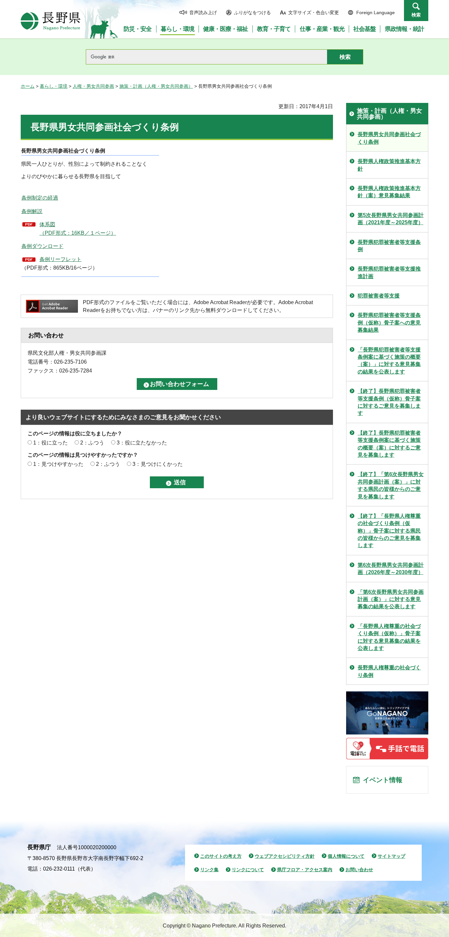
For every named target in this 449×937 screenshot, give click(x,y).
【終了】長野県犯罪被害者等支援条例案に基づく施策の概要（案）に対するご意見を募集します (389, 444)
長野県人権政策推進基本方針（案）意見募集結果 (389, 191)
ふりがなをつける (252, 12)
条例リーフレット (60, 259)
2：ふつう (92, 442)
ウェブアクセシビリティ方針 (285, 856)
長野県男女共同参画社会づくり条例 (389, 138)
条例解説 (31, 211)
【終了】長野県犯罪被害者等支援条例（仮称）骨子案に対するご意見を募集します (389, 402)
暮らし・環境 (53, 86)
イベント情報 (382, 779)
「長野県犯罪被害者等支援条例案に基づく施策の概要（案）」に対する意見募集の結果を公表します (389, 360)
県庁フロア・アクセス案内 (304, 869)
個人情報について (346, 856)
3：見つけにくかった (157, 464)
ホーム (28, 86)
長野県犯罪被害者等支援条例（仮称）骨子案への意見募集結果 (389, 322)
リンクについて (248, 869)
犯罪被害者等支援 (379, 296)
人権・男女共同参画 (93, 86)
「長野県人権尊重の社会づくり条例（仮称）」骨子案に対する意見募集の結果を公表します (389, 637)
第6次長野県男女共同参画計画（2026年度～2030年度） (391, 568)
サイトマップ (391, 856)
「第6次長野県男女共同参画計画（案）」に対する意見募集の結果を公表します (391, 599)
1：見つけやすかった (58, 464)
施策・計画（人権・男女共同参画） (156, 86)
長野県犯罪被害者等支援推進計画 (389, 272)
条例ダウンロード (42, 246)
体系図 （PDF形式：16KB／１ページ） (77, 229)
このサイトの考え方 (221, 856)
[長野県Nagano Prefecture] (51, 21)
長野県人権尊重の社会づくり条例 (389, 671)
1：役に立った (50, 442)
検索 (416, 14)
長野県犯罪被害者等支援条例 (389, 245)
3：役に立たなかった (142, 442)
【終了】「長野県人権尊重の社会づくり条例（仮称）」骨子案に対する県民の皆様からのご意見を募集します (389, 530)
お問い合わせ (359, 869)
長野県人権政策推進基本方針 (389, 164)
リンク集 (209, 869)
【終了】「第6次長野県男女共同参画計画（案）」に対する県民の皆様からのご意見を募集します (391, 485)
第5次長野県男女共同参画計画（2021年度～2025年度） (391, 218)
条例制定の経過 (39, 198)
